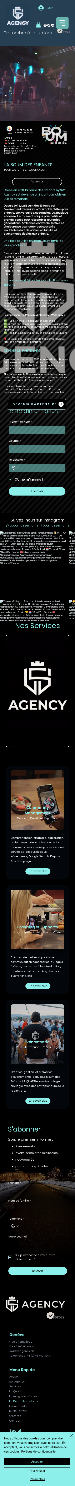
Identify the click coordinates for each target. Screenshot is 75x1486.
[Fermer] (69, 1438)
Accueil (14, 1376)
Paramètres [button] (37, 1479)
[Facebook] (48, 25)
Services (15, 1386)
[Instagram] (45, 25)
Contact (14, 1420)
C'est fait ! (15, 1416)
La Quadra (16, 1391)
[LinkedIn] (52, 25)
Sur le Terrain (18, 1411)
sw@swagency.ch (21, 1351)
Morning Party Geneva (24, 1396)
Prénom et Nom (20, 421)
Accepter (37, 1461)
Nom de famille (19, 1200)
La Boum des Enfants (23, 1401)
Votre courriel (18, 1236)
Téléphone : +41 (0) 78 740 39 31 (30, 1355)
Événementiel (37, 1041)
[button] (38, 24)
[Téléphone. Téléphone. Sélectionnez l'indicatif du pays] (15, 467)
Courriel (15, 440)
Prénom (14, 1182)
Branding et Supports (37, 927)
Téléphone (17, 459)
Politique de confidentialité (38, 1451)
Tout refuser (37, 1471)
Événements (17, 1406)
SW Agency (17, 1381)
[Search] (25, 22)
